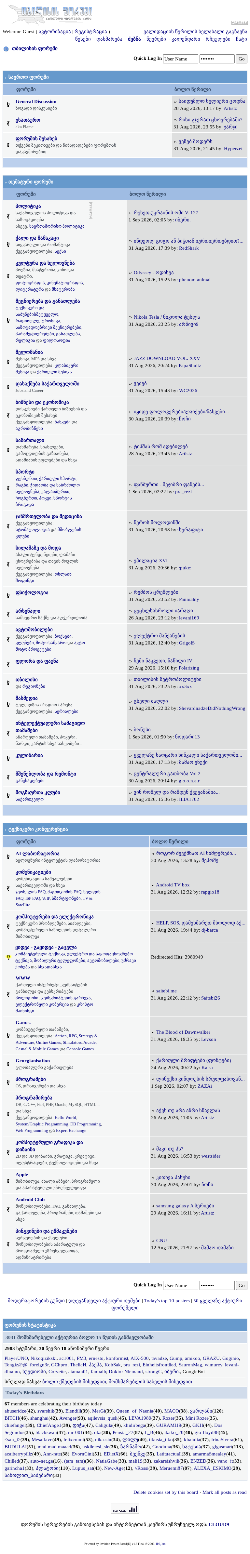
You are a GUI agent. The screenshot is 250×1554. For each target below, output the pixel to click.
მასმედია (27, 698)
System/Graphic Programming (42, 1124)
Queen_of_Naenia (134, 1411)
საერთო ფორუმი (28, 77)
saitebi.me (166, 990)
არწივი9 (189, 324)
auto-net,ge (41, 1461)
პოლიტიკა (28, 206)
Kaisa (207, 1067)
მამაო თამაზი (217, 1247)
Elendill (73, 1411)
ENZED (198, 1461)
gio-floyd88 (207, 1432)
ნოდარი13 (187, 736)
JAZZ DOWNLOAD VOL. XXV (167, 358)
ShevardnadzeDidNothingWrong (212, 708)
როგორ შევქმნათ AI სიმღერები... (196, 853)
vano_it (225, 1461)
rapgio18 (210, 892)
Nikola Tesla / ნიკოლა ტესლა (167, 317)
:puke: (185, 567)
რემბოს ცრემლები (156, 592)
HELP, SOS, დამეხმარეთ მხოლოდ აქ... (200, 922)
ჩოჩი (185, 418)
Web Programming (32, 1130)
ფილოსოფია (56, 340)
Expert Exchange (71, 1130)
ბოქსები (63, 636)
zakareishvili (166, 1461)
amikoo (192, 1358)
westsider (210, 1156)
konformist (117, 1358)
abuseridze (15, 1411)
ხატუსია (191, 1446)
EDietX (111, 1453)
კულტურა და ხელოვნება (45, 263)
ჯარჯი (231, 126)
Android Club (30, 1199)
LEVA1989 (140, 1418)
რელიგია (25, 340)
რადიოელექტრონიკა (38, 320)
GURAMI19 (168, 1425)
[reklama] (90, 210)
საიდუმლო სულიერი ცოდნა (212, 101)
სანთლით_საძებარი (29, 1475)
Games (23, 1022)
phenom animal (195, 279)
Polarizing (189, 668)
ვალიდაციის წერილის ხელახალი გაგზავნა (195, 31)
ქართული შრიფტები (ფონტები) (193, 1060)
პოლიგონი (27, 997)
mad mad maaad (54, 1446)
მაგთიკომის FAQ (64, 891)
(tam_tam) (74, 1461)
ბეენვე (138, 1453)
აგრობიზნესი (29, 428)
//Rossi (141, 1468)
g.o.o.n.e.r (189, 780)
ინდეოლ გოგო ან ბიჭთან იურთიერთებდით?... (188, 241)
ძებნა (134, 39)
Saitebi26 (210, 998)
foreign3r (39, 1364)
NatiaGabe (107, 1461)
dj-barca (209, 930)
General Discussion (36, 101)
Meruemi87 (171, 1468)
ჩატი (241, 39)
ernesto (96, 1358)
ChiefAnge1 (49, 1425)
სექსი (60, 251)
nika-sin (103, 1439)
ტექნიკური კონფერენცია (38, 829)
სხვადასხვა (50, 966)
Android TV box (173, 884)
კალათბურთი (55, 491)
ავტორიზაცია (55, 31)
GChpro (59, 1364)
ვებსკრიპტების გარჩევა (66, 997)
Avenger (67, 1418)
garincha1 (15, 1468)
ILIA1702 (189, 799)
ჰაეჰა (95, 1364)
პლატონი (47, 1468)
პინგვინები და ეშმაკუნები (46, 1231)
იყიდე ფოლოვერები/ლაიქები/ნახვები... (181, 411)
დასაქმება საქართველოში (47, 383)
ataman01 (78, 1371)
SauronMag (190, 1364)
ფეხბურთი (26, 478)
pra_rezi (183, 491)
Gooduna (161, 1446)
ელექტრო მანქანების (159, 635)
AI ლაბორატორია (38, 853)
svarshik (45, 1411)
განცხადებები (30, 780)
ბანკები (63, 421)
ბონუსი (142, 729)
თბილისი (27, 679)
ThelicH (78, 1364)
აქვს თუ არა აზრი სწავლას (188, 1110)
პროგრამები (31, 1079)
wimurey (213, 1364)
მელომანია (29, 352)
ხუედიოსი (34, 1371)
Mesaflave (42, 1439)
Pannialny (189, 599)
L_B (149, 1432)
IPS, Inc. (161, 1544)
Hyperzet (233, 148)
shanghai (39, 1418)
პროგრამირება (34, 1097)
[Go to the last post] (175, 101)
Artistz (230, 108)
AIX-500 (140, 1358)
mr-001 (75, 1432)
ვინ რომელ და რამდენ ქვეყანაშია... (177, 792)
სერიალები (66, 711)
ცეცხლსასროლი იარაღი (163, 610)
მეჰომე (209, 860)
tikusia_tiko (161, 1439)
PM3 (81, 1358)
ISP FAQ (32, 898)
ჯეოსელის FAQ (31, 891)
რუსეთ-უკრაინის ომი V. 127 (166, 212)
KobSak (112, 1364)
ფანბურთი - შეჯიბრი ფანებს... (169, 484)
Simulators (72, 1042)
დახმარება (109, 39)
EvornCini (82, 1453)
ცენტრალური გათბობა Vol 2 (167, 773)
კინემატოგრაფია (65, 282)
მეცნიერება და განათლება (48, 301)
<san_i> (13, 1439)
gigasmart (222, 1446)
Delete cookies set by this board (165, 1492)
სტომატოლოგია (33, 529)
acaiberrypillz (18, 1453)
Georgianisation (33, 1060)
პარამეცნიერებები (35, 333)
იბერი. (183, 219)
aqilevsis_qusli (103, 1418)
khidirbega (134, 1425)
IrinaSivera (222, 1439)
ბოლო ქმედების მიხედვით (74, 1381)
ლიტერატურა (30, 289)
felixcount (73, 1439)
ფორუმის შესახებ (36, 138)
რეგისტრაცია (91, 31)
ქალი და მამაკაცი (37, 238)
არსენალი (28, 611)
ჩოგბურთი (26, 498)
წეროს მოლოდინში (157, 522)
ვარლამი (201, 1411)
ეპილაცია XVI (151, 560)
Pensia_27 (123, 1432)
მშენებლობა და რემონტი (46, 774)
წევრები (156, 39)
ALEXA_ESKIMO (212, 1468)
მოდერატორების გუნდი (36, 1300)
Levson (208, 1039)
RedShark (189, 248)
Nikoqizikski (44, 1358)
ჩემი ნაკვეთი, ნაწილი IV (163, 660)
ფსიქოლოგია (32, 592)
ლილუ (130, 1439)
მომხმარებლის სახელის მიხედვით (150, 1381)
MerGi (98, 1411)
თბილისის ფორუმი (35, 48)
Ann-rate (52, 1453)
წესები (83, 39)
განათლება (68, 333)
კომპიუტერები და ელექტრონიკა (55, 916)
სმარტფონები (66, 898)
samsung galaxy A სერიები (185, 1205)
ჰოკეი (45, 498)
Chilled (12, 1461)
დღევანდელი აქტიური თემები (104, 1300)
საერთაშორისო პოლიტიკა (57, 226)
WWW (23, 978)
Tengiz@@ (16, 1364)
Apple (22, 1174)
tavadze (159, 1358)
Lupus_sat (82, 1468)
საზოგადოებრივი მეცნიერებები (48, 327)
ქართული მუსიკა (54, 371)
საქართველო (30, 799)
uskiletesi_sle (95, 1446)
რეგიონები (33, 686)
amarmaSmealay (209, 1453)
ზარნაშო (130, 1446)
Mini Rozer (197, 1418)
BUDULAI (16, 1446)
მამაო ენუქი (193, 762)
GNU (161, 1240)
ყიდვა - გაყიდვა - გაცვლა (46, 947)
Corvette (57, 1371)
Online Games (48, 1042)
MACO (171, 1411)
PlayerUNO (16, 1358)
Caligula (103, 1425)
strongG (154, 1371)
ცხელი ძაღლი (151, 701)
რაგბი (22, 485)
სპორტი (25, 471)
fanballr (98, 1371)
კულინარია (29, 755)
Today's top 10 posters (167, 1300)
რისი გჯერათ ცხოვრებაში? (211, 119)
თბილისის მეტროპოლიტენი (167, 679)
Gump (176, 1358)
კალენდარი (186, 39)
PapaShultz (190, 365)
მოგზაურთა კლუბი (38, 792)
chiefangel (15, 1425)
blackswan (46, 1432)
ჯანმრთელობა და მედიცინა (49, 516)
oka (98, 1432)
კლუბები (25, 642)
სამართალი (30, 440)
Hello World (65, 1117)
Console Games (80, 1048)
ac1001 (66, 1358)
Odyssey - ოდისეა (154, 272)
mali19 (136, 1461)
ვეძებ (140, 383)
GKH (197, 1425)
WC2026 (188, 390)
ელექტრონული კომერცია (42, 1004)
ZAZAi (205, 1086)
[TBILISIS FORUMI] (50, 14)
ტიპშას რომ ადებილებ (161, 446)
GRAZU (211, 1358)
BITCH (12, 1418)
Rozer (168, 1418)
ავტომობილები (34, 629)
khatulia (192, 1439)
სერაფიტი (191, 529)
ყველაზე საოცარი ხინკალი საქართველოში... (188, 755)
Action (61, 1035)
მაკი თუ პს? (169, 1148)
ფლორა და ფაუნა (37, 661)
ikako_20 (174, 1432)
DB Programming (85, 1124)
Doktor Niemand (126, 1371)
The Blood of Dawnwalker (183, 1032)
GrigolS (187, 642)
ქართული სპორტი (57, 478)
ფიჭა (78, 1425)
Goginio (230, 1358)
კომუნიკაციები (33, 872)
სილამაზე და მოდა (38, 548)
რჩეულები (218, 39)
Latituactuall (169, 1453)
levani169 (189, 617)
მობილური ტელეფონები (59, 960)
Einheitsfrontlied (159, 1364)
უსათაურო (28, 120)
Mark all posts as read (224, 1492)
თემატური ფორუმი (30, 181)
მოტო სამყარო (51, 642)
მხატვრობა (63, 289)
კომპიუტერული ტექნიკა (40, 953)
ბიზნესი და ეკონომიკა (42, 402)
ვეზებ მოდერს (196, 141)
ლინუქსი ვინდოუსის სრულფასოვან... (200, 1079)
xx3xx (185, 686)
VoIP (46, 898)
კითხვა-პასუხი (173, 1177)
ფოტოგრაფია (30, 282)
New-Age (114, 1468)
